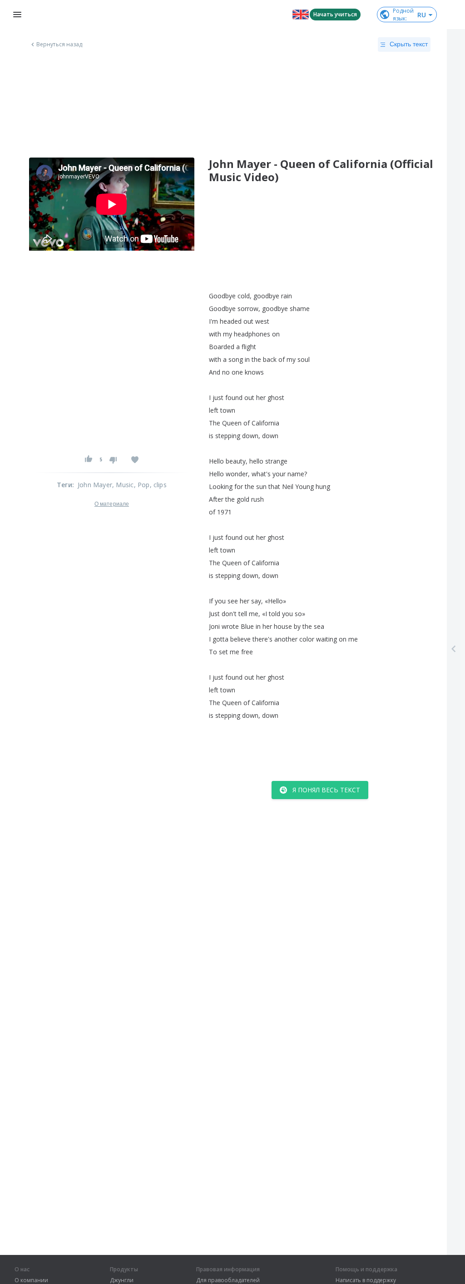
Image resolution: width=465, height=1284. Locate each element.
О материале (111, 504)
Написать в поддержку (366, 1280)
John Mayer (95, 484)
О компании (31, 1280)
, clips (158, 484)
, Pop (142, 484)
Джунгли (122, 1280)
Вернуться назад (59, 44)
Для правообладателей (228, 1280)
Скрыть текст (409, 44)
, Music (123, 484)
